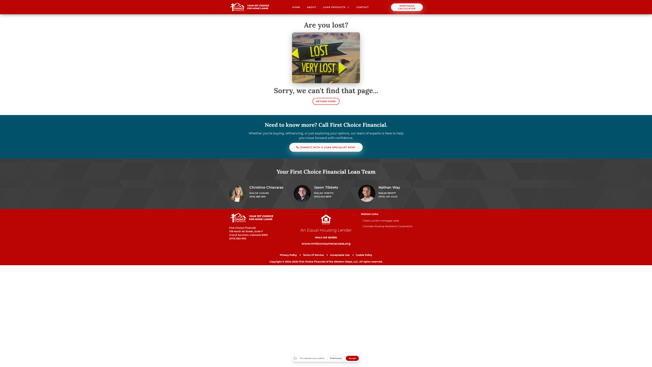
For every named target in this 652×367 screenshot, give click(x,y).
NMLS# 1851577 (387, 193)
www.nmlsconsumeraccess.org (326, 244)
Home (296, 7)
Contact (362, 7)
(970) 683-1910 (257, 196)
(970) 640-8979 (322, 196)
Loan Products (334, 7)
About (311, 7)
